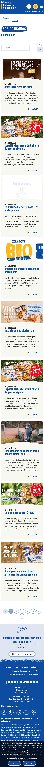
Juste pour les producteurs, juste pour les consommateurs (20, 573)
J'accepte (29, 763)
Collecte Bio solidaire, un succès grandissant (21, 271)
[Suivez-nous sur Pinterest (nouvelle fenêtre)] (33, 712)
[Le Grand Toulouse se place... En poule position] (22, 190)
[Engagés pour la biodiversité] (22, 313)
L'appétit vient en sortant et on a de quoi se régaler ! (21, 147)
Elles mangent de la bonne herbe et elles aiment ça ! (21, 453)
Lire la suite (34, 109)
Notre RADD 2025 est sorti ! (18, 87)
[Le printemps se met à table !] (22, 495)
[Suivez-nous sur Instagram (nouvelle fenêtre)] (26, 712)
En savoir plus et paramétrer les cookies (22, 758)
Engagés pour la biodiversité (19, 330)
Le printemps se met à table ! (19, 512)
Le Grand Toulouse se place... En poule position (21, 209)
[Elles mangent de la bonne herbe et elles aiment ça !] (22, 433)
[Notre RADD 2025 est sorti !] (22, 69)
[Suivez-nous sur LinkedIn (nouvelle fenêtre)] (11, 712)
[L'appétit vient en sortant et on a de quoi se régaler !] (22, 128)
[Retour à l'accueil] (6, 2)
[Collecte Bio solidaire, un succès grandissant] (22, 251)
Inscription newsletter (23, 654)
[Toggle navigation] (41, 7)
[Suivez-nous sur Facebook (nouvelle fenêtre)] (4, 712)
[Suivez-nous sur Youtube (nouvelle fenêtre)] (18, 712)
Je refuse (14, 763)
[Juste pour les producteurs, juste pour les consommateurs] (22, 554)
